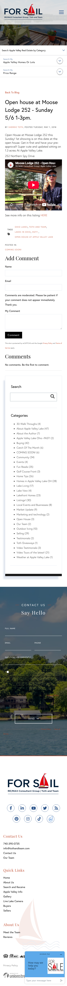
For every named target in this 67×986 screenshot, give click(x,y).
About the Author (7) (28, 433)
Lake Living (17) (25, 485)
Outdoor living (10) (27, 528)
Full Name (10, 628)
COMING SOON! (13, 250)
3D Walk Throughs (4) (29, 424)
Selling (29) (23, 533)
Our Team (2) (24, 524)
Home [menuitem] (6, 877)
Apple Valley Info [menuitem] (12, 891)
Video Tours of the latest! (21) (33, 552)
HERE (44, 215)
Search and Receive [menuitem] (14, 887)
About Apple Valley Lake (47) (33, 428)
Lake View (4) (24, 490)
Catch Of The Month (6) (30, 447)
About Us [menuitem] (8, 882)
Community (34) (25, 457)
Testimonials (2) (25, 538)
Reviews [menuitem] (8, 937)
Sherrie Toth (15, 127)
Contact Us (9, 853)
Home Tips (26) (25, 476)
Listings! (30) (24, 500)
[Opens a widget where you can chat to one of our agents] (45, 967)
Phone (37, 643)
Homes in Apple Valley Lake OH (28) (37, 481)
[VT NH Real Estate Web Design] (21, 975)
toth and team (37, 227)
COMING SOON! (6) (28, 452)
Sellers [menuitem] (7, 910)
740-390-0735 (11, 843)
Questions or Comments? (18, 657)
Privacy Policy (47, 343)
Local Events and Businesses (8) (34, 505)
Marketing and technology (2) (33, 514)
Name (8, 266)
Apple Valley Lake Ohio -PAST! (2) (35, 438)
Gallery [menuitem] (7, 896)
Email (8, 281)
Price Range (9, 73)
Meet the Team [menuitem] (11, 932)
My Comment (12, 311)
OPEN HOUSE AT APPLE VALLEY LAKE (34, 237)
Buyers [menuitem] (7, 906)
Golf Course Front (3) (28, 471)
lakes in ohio (23, 232)
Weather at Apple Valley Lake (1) (35, 557)
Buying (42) (23, 443)
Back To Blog (12, 92)
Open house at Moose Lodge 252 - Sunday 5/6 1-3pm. (31, 110)
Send (31, 718)
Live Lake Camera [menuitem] (13, 901)
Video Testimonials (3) (29, 548)
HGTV (35, 232)
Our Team (8, 857)
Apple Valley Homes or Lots (19, 62)
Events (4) (22, 462)
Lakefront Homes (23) (29, 495)
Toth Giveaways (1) (27, 543)
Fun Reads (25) (25, 467)
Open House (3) (25, 519)
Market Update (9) (27, 509)
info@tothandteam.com (16, 848)
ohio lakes (21, 227)
